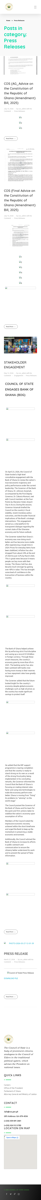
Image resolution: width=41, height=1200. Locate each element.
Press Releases (19, 111)
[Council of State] (9, 7)
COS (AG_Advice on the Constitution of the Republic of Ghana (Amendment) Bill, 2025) (20, 93)
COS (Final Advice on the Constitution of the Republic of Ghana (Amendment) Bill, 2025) (20, 200)
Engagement (18, 375)
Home (8, 20)
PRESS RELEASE (16, 954)
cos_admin (22, 109)
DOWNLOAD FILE (11, 978)
